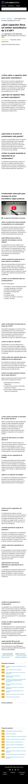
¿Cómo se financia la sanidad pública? (14, 744)
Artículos (3, 6)
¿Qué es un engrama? (11, 733)
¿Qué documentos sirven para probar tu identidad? (15, 757)
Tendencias (11, 6)
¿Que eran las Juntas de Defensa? (14, 669)
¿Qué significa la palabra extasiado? (14, 731)
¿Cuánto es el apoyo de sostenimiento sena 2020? (16, 667)
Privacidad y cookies (22, 773)
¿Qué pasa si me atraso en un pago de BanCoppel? (15, 688)
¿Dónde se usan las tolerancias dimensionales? (13, 676)
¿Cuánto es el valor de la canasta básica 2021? (15, 748)
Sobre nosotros (5, 773)
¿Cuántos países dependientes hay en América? (14, 691)
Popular (18, 6)
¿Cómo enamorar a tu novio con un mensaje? (14, 684)
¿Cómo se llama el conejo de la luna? (14, 742)
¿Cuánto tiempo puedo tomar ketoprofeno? (16, 754)
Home (3, 18)
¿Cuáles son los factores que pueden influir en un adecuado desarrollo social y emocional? (16, 680)
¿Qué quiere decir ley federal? (13, 696)
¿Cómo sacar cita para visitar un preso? (15, 694)
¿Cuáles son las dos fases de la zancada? (15, 739)
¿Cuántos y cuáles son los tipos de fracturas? (16, 736)
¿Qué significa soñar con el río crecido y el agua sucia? (15, 673)
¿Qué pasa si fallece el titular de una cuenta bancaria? (16, 751)
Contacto (12, 772)
